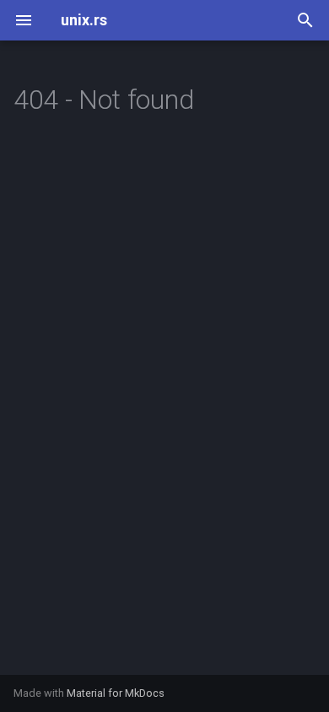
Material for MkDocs (115, 693)
